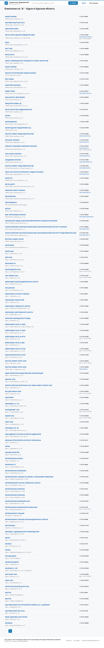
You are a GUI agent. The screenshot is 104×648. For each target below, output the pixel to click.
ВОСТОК (8, 593)
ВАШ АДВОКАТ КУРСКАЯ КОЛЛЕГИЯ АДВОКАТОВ (23, 434)
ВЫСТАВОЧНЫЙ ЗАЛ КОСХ (15, 23)
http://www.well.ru (84, 174)
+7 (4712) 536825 (84, 85)
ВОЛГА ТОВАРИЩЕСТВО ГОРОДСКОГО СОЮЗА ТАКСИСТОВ (26, 61)
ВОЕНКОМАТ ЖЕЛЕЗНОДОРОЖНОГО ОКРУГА (21, 282)
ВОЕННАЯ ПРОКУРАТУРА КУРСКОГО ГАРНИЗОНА (23, 440)
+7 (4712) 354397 (84, 617)
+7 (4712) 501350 (84, 568)
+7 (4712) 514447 (84, 275)
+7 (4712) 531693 (84, 336)
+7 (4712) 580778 (84, 446)
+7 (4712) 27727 (83, 544)
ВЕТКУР (8, 209)
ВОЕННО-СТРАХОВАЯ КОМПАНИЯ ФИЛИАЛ (21, 146)
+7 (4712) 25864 (83, 16)
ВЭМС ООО (9, 580)
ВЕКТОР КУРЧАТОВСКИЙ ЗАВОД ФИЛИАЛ (20, 73)
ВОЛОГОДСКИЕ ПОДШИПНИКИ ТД (18, 128)
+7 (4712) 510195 (84, 140)
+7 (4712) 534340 (84, 324)
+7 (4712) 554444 (84, 115)
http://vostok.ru (83, 369)
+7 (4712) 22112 (83, 440)
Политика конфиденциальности (90, 640)
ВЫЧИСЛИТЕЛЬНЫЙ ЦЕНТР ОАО (17, 586)
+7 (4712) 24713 (83, 109)
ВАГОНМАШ (9, 245)
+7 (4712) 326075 (84, 361)
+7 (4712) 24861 (83, 592)
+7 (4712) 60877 (83, 294)
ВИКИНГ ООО (10, 379)
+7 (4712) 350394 (84, 48)
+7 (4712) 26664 (83, 464)
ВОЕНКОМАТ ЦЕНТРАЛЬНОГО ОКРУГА (19, 312)
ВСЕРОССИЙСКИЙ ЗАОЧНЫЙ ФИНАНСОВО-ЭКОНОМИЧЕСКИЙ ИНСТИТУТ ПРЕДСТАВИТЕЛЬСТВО (40, 233)
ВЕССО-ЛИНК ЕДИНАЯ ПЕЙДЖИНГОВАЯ (20, 35)
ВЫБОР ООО (9, 416)
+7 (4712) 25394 (83, 300)
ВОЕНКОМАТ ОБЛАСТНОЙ (14, 300)
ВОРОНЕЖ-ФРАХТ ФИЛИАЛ (15, 190)
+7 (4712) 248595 (84, 184)
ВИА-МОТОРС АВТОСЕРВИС (15, 97)
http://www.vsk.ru (84, 148)
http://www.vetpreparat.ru (86, 216)
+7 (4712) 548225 (84, 598)
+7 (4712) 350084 (84, 483)
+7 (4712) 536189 (84, 379)
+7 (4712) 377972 (84, 409)
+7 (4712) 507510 (84, 580)
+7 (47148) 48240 (84, 245)
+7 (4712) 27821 (83, 489)
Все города (77, 640)
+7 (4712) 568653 (84, 67)
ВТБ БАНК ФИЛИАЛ (12, 140)
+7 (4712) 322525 (84, 103)
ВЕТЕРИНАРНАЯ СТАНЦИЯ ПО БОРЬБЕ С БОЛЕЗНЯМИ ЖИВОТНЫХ (29, 477)
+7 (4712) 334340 (84, 330)
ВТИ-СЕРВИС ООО (11, 276)
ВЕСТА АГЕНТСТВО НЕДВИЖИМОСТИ (18, 109)
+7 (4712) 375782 (84, 422)
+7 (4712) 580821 (84, 214)
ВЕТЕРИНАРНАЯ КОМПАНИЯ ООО (17, 501)
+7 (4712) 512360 (84, 160)
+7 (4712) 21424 (83, 22)
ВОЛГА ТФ (8, 178)
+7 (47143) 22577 (84, 458)
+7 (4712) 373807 (84, 306)
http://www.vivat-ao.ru (85, 93)
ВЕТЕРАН (8, 544)
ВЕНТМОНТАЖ (10, 196)
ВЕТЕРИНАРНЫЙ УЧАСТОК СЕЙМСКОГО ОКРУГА (22, 483)
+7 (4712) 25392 (83, 342)
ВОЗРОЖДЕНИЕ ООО (13, 269)
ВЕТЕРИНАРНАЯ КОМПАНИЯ (15, 471)
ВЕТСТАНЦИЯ (10, 525)
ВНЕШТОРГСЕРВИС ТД (13, 103)
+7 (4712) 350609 (84, 54)
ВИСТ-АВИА (9, 79)
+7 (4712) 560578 (84, 97)
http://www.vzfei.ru (84, 229)
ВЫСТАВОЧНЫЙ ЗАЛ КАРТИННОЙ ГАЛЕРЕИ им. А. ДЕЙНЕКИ (27, 605)
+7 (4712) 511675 (84, 79)
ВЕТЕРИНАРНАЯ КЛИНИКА (15, 489)
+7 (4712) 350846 (84, 190)
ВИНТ (7, 42)
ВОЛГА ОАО (9, 251)
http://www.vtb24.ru (84, 155)
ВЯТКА (7, 446)
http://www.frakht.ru (84, 192)
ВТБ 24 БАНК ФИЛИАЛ (13, 154)
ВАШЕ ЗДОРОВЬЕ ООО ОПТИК (16, 617)
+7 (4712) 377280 (84, 121)
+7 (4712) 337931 (84, 470)
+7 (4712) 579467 (84, 28)
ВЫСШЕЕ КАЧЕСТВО (12, 452)
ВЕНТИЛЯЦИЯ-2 (11, 202)
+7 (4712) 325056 (84, 134)
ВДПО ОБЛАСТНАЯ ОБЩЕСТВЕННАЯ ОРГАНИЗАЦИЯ (24, 373)
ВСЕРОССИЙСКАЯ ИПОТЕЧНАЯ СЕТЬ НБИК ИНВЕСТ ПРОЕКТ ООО (28, 385)
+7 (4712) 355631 (84, 562)
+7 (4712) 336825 (84, 397)
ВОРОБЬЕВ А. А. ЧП (12, 404)
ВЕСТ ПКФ (8, 49)
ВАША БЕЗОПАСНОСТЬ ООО (15, 355)
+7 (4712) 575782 (84, 42)
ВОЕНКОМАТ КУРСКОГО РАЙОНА (17, 294)
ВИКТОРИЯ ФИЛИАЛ (13, 85)
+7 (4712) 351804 (84, 208)
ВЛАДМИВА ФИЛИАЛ (13, 160)
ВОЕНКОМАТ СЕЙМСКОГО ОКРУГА (17, 306)
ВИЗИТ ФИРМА (10, 67)
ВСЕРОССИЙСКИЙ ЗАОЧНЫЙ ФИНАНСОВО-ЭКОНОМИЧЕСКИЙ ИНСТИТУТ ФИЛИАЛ (36, 227)
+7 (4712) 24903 (83, 288)
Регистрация (93, 3)
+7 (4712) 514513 (84, 146)
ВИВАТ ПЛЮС (10, 91)
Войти (84, 3)
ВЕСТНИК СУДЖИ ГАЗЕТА (14, 239)
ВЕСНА (7, 538)
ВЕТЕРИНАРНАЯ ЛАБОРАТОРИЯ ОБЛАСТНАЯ (21, 507)
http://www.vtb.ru (84, 142)
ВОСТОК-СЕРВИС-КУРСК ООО (15, 361)
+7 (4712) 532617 (84, 605)
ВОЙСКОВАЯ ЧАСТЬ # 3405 (15, 343)
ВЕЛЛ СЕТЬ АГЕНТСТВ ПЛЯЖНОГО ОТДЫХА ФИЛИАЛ (24, 172)
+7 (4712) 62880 (83, 519)
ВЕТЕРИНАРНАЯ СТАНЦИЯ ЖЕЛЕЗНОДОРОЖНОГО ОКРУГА (26, 519)
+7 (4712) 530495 (84, 574)
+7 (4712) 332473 (84, 586)
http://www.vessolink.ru (85, 36)
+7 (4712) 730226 (84, 153)
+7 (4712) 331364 (84, 531)
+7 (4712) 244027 (84, 196)
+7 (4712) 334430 (84, 348)
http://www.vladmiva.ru (85, 161)
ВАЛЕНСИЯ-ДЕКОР (12, 562)
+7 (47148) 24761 (84, 233)
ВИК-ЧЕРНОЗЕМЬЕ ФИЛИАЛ (15, 215)
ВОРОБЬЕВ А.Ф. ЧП (12, 428)
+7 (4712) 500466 (84, 623)
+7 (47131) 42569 (84, 73)
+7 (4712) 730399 (84, 385)
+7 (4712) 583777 (84, 172)
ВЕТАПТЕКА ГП (10, 465)
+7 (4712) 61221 (83, 257)
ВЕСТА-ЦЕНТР (10, 184)
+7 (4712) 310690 (84, 452)
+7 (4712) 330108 (84, 556)
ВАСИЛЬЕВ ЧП (10, 263)
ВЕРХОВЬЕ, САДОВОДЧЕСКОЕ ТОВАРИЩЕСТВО (22, 532)
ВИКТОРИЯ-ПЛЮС (11, 29)
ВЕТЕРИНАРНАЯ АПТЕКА (14, 458)
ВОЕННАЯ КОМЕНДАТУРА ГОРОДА (17, 318)
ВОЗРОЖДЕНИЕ (11, 122)
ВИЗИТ (7, 116)
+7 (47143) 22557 (84, 239)
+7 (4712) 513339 (84, 355)
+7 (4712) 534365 (84, 434)
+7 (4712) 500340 (84, 416)
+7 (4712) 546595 (84, 495)
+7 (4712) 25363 (83, 312)
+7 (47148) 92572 (84, 202)
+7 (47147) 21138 (84, 525)
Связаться (69, 640)
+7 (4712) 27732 (83, 507)
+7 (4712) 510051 (84, 35)
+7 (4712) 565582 (84, 263)
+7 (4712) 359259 (84, 391)
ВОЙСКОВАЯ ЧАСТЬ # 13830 (15, 324)
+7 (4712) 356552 (84, 251)
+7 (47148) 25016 (84, 166)
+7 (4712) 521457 (84, 477)
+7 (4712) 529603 (84, 318)
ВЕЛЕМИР (8, 623)
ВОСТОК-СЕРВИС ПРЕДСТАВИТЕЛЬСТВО (19, 134)
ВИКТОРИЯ (9, 397)
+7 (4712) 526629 (84, 178)
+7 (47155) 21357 (84, 513)
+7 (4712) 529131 (84, 91)
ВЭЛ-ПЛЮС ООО (11, 574)
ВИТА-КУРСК (9, 55)
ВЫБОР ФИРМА (10, 17)
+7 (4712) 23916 (83, 60)
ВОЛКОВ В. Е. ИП (11, 568)
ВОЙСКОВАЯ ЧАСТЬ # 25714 (15, 337)
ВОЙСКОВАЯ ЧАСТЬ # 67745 (15, 349)
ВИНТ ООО (9, 422)
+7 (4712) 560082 (84, 227)
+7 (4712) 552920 (84, 550)
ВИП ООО (8, 257)
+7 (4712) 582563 (84, 373)
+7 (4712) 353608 (84, 403)
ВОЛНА (7, 550)
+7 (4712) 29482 (83, 428)
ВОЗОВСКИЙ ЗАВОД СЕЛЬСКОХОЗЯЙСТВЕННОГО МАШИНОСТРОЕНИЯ (31, 221)
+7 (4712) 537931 (84, 501)
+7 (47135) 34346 (84, 220)
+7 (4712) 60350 (83, 281)
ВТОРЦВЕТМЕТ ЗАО (12, 410)
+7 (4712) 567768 (84, 127)
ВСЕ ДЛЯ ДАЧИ (10, 556)
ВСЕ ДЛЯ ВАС (10, 288)
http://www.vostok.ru (85, 136)
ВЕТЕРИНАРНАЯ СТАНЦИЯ (14, 513)
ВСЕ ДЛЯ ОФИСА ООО (13, 391)
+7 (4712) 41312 (83, 537)
